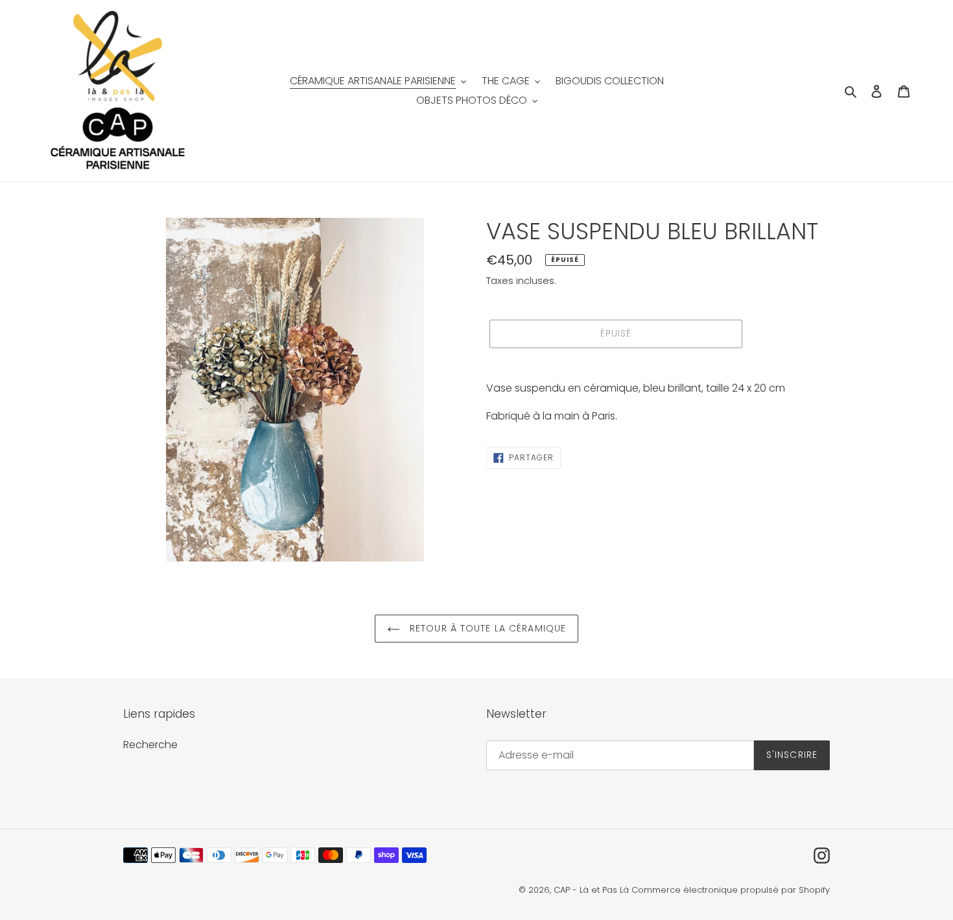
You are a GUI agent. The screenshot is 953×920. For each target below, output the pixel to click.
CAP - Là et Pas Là (591, 890)
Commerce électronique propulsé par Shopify (730, 890)
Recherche (150, 744)
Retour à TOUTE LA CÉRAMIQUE (486, 628)
